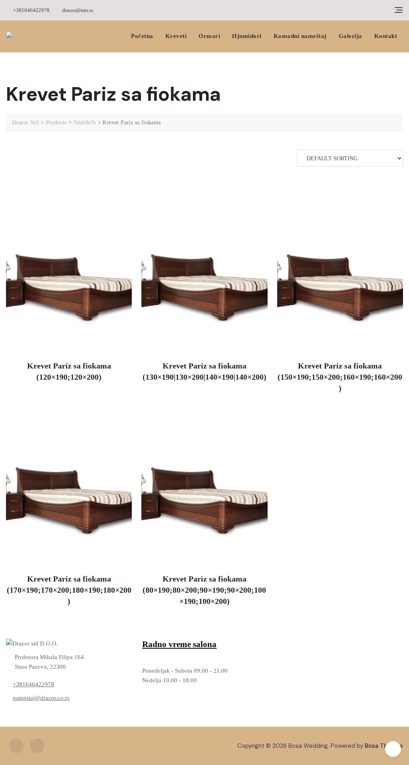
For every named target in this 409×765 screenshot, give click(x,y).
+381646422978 (31, 10)
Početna (142, 36)
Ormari (209, 36)
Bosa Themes (384, 746)
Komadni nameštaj (300, 36)
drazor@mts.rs (77, 10)
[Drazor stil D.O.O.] (68, 643)
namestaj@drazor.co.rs (41, 698)
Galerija (350, 36)
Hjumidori (247, 36)
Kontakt (385, 36)
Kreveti (176, 36)
